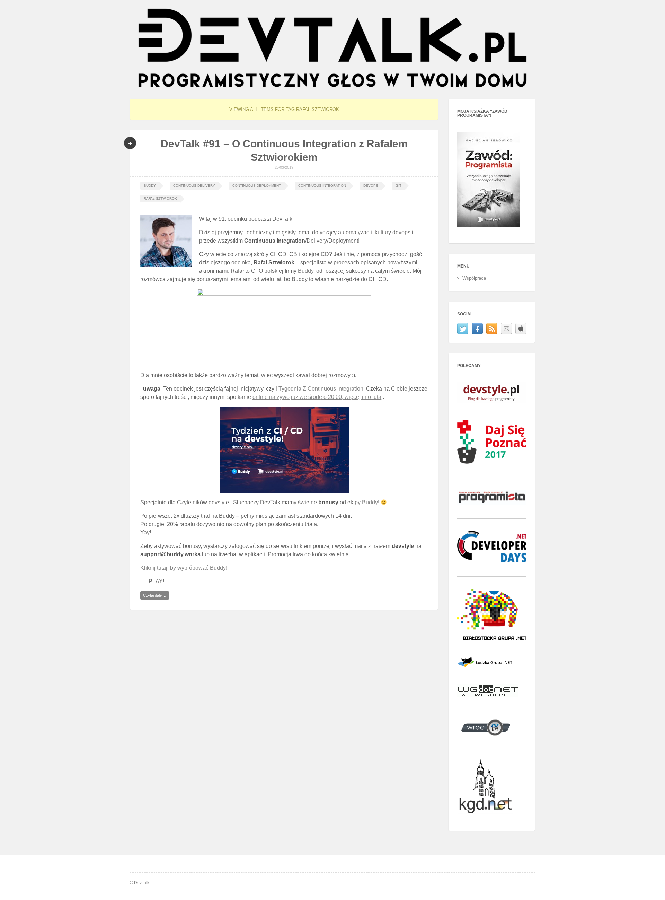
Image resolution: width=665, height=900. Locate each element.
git (398, 185)
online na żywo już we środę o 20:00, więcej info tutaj (317, 397)
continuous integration (322, 185)
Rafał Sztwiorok (160, 198)
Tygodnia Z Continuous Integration (320, 389)
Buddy (150, 185)
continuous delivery (194, 185)
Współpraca (474, 278)
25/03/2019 (284, 167)
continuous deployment (256, 185)
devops (370, 185)
